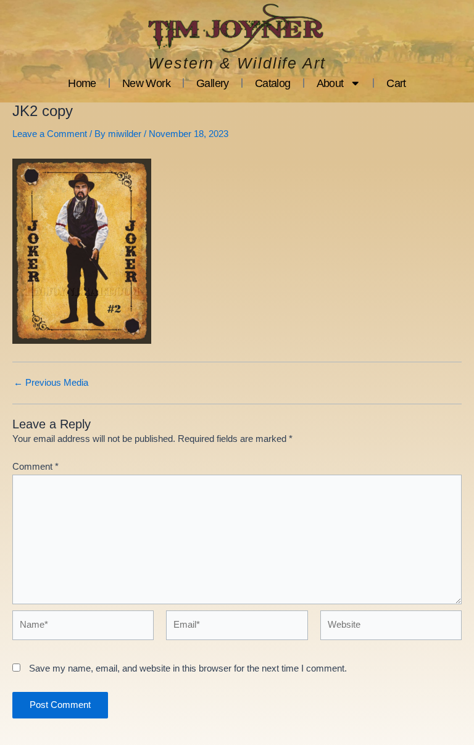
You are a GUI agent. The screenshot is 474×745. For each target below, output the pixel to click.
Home (82, 83)
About (330, 83)
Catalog (273, 83)
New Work (146, 83)
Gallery (212, 83)
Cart (396, 83)
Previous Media (51, 383)
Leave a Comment (49, 134)
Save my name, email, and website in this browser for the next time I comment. (188, 668)
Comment (35, 467)
